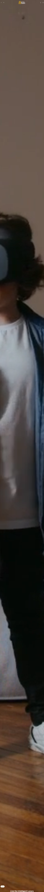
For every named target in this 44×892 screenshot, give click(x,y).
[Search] (4, 2)
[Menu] (1, 2)
